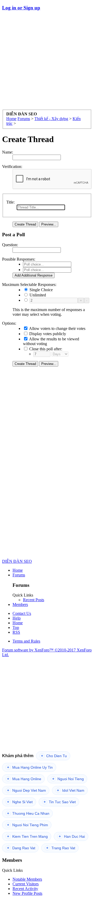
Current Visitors (26, 884)
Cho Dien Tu (54, 756)
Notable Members (27, 879)
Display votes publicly (47, 333)
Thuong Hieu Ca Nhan (28, 813)
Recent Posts (33, 600)
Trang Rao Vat (60, 848)
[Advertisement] (47, 62)
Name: (7, 152)
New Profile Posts (27, 893)
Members (20, 604)
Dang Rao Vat (21, 848)
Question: (10, 245)
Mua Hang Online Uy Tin (30, 767)
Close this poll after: (45, 349)
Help (17, 618)
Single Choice (40, 290)
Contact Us (22, 613)
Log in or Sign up (21, 7)
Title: (10, 202)
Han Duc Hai (72, 836)
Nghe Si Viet (20, 802)
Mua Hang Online (24, 779)
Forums (19, 575)
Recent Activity (25, 888)
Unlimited (37, 295)
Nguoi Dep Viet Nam (26, 790)
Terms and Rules (26, 641)
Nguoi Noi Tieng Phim (27, 825)
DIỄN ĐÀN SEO (17, 561)
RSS (16, 632)
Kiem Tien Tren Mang (27, 836)
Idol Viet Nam (70, 790)
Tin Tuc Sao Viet (60, 802)
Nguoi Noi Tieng (68, 779)
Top (16, 627)
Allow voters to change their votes (56, 328)
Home (18, 570)
